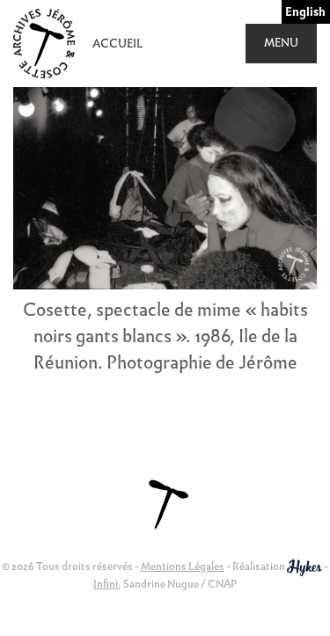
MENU (281, 42)
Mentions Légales (182, 566)
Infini (105, 583)
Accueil (117, 43)
